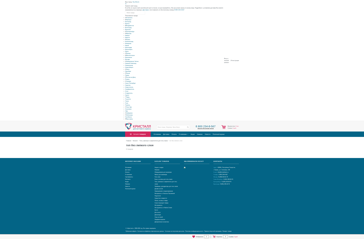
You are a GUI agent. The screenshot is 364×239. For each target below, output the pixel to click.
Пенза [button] (128, 73)
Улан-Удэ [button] (129, 107)
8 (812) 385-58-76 (228, 179)
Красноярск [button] (128, 49)
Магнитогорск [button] (130, 55)
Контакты (217, 161)
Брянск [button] (127, 23)
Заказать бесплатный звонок (206, 128)
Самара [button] (128, 81)
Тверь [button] (128, 97)
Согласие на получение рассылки (174, 231)
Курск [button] (127, 51)
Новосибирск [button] (129, 67)
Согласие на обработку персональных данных (150, 231)
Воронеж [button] (128, 29)
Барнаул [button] (128, 19)
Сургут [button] (127, 95)
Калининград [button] (129, 41)
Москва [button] (127, 59)
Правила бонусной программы (213, 231)
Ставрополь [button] (129, 93)
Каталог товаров (162, 161)
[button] (135, 2)
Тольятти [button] (128, 99)
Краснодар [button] (128, 47)
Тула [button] (126, 103)
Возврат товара (227, 231)
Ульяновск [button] (128, 109)
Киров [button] (127, 45)
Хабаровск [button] (129, 113)
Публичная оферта (131, 231)
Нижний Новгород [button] (130, 63)
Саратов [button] (127, 85)
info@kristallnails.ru (222, 172)
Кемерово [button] (128, 43)
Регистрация (235, 60)
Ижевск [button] (127, 35)
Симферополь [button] (129, 89)
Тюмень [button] (127, 105)
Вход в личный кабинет (226, 60)
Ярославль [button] (129, 119)
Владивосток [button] (130, 25)
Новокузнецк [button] (129, 65)
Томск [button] (127, 101)
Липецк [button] (128, 53)
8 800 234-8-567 (179, 10)
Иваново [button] (128, 33)
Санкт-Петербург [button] (130, 83)
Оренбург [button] (128, 71)
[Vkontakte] (215, 190)
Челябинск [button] (128, 117)
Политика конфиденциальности (194, 231)
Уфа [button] (126, 111)
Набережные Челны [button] (132, 61)
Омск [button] (127, 69)
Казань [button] (128, 39)
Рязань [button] (127, 79)
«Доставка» (145, 10)
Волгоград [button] (128, 27)
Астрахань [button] (129, 17)
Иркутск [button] (127, 37)
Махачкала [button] (128, 57)
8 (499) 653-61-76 (223, 177)
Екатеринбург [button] (130, 31)
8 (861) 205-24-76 (225, 184)
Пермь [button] (127, 75)
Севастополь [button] (129, 87)
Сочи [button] (126, 91)
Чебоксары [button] (129, 115)
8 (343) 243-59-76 (226, 181)
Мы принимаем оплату (194, 161)
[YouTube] (220, 190)
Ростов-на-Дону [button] (131, 77)
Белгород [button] (128, 21)
